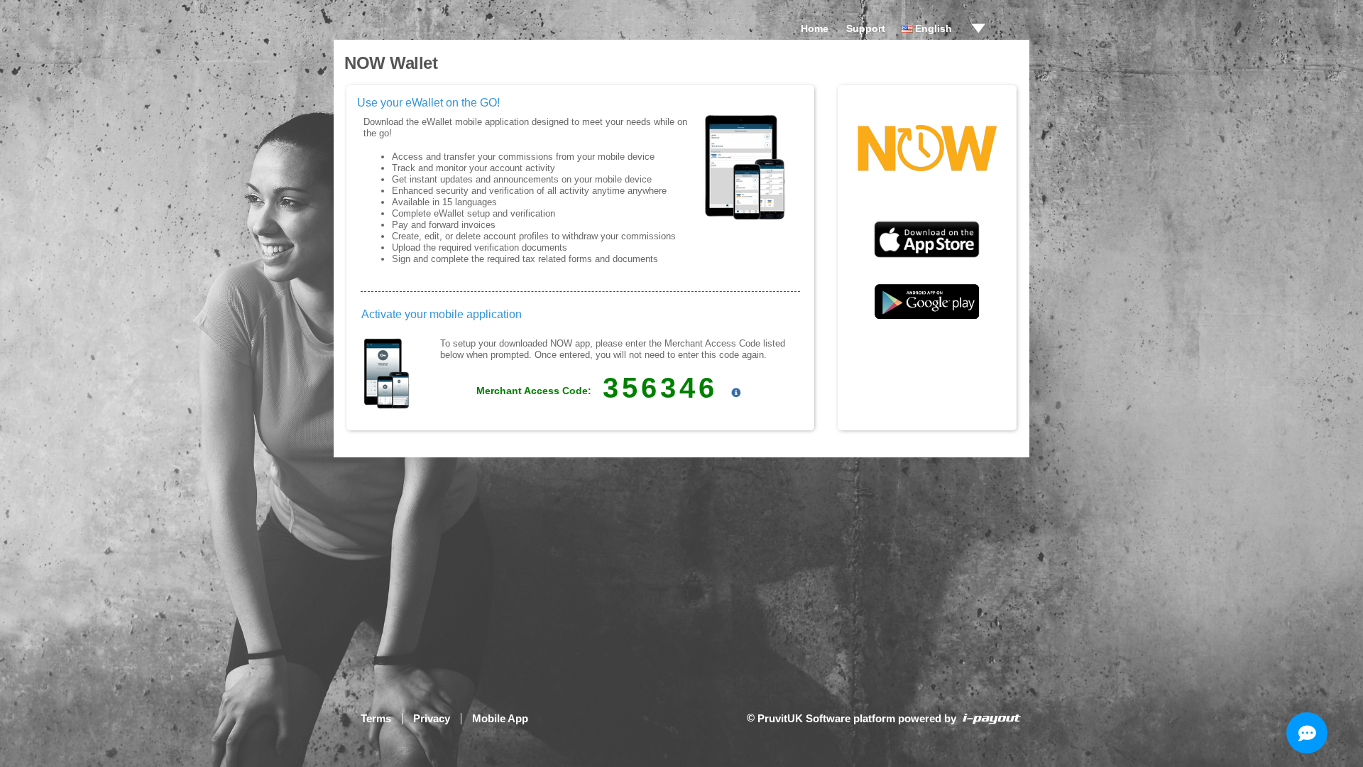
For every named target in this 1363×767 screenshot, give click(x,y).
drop (978, 28)
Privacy (431, 718)
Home (814, 28)
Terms (376, 718)
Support (865, 28)
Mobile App (500, 718)
